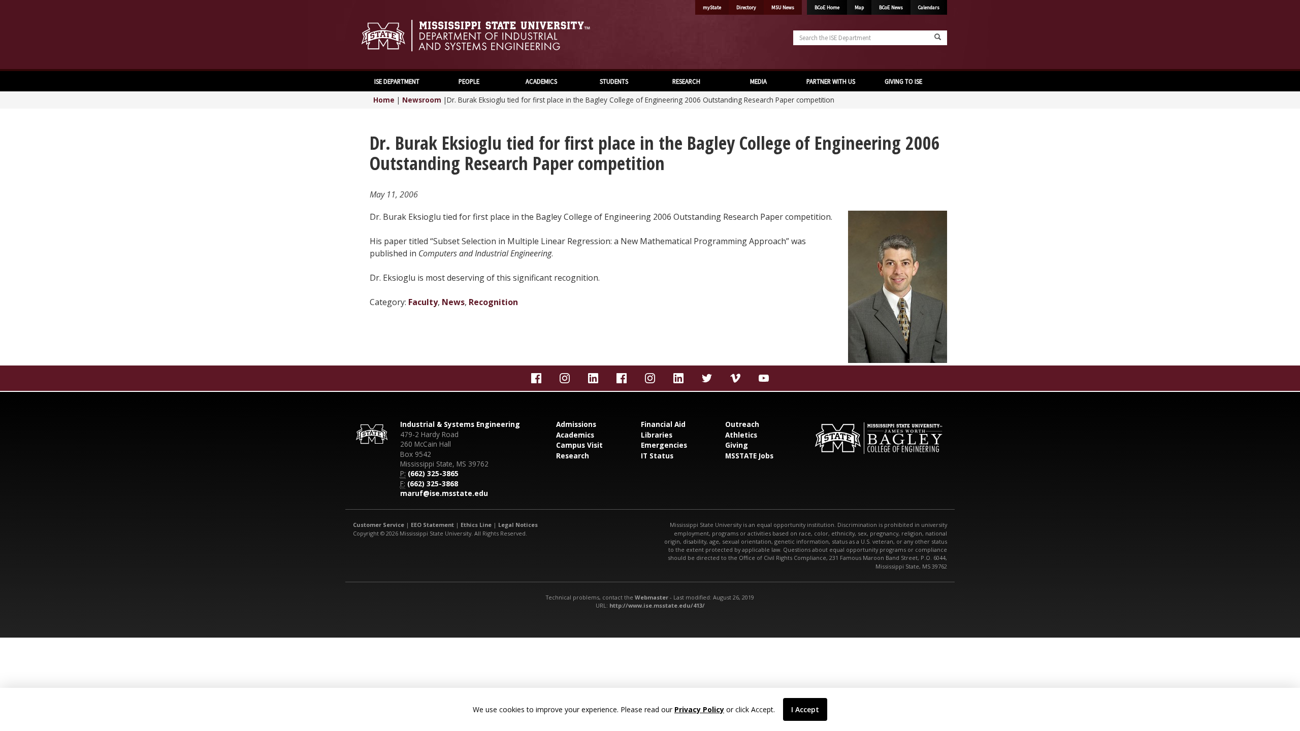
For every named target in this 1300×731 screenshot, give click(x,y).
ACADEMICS (541, 81)
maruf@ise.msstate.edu (444, 493)
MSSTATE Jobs (749, 455)
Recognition (493, 302)
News (453, 302)
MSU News (782, 7)
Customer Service (378, 524)
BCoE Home (827, 7)
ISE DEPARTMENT (396, 81)
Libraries (656, 435)
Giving (736, 445)
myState (712, 7)
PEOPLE (469, 81)
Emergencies (664, 445)
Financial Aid (663, 424)
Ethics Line (476, 524)
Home (384, 100)
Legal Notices (518, 524)
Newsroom (421, 100)
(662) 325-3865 (433, 473)
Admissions (576, 424)
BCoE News (891, 7)
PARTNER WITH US (830, 81)
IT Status (657, 455)
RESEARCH (686, 81)
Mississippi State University (378, 35)
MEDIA (758, 81)
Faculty (423, 302)
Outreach (742, 424)
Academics (575, 435)
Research (572, 455)
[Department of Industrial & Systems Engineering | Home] (497, 35)
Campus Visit (579, 445)
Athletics (741, 435)
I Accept (805, 709)
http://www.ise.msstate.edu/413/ (657, 605)
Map (859, 7)
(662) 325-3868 (432, 483)
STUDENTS (614, 81)
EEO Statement (432, 524)
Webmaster (651, 597)
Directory (746, 7)
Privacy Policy (699, 709)
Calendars (928, 7)
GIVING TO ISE (903, 81)
